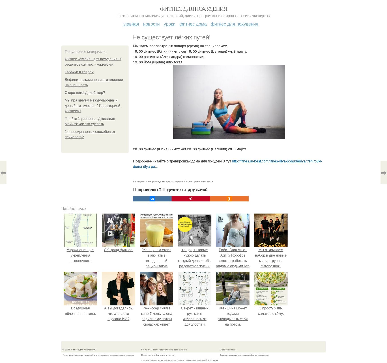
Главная (131, 23)
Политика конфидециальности (157, 355)
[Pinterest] (191, 198)
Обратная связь (228, 349)
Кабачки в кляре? (79, 72)
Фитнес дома (193, 23)
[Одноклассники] (229, 198)
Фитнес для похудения (193, 8)
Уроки (169, 23)
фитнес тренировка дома (198, 181)
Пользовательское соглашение (170, 349)
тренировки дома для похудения (164, 181)
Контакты (146, 349)
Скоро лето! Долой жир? (85, 93)
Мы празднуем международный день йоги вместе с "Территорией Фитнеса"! (92, 105)
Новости (151, 23)
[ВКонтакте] (152, 198)
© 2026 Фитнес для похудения (78, 349)
